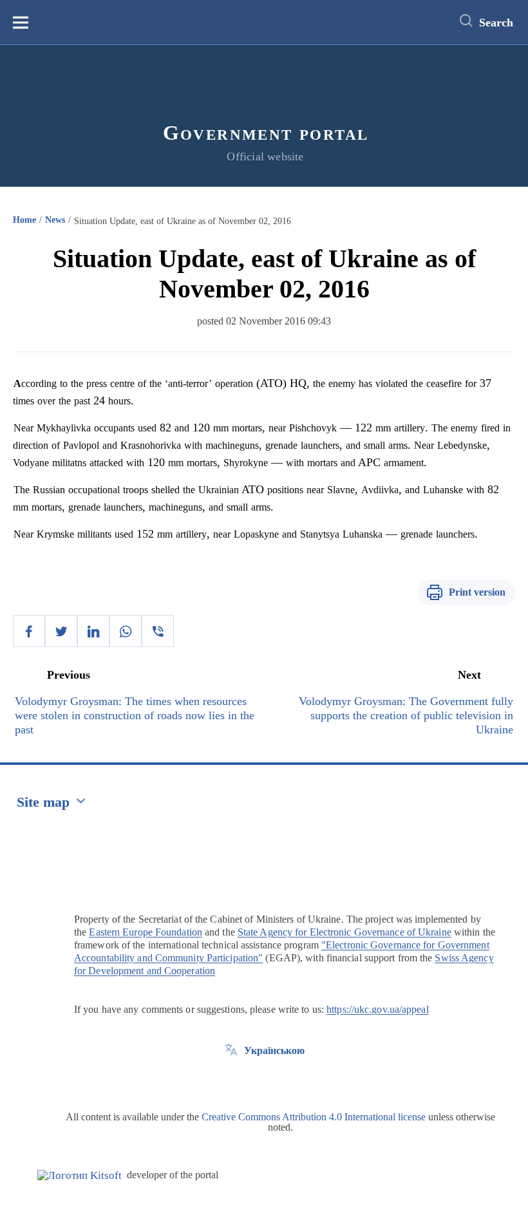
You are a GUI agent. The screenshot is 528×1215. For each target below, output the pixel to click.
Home (24, 220)
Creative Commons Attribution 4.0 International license (314, 1116)
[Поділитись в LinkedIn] (93, 631)
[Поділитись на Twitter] (61, 631)
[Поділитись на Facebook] (29, 631)
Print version (477, 592)
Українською (274, 1050)
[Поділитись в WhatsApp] (125, 631)
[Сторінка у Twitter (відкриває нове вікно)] (231, 1080)
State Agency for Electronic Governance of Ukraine (344, 932)
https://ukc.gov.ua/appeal (377, 1009)
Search (496, 22)
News (55, 220)
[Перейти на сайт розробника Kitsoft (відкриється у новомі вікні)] (79, 1175)
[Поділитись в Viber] (157, 631)
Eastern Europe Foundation (145, 932)
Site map (43, 802)
